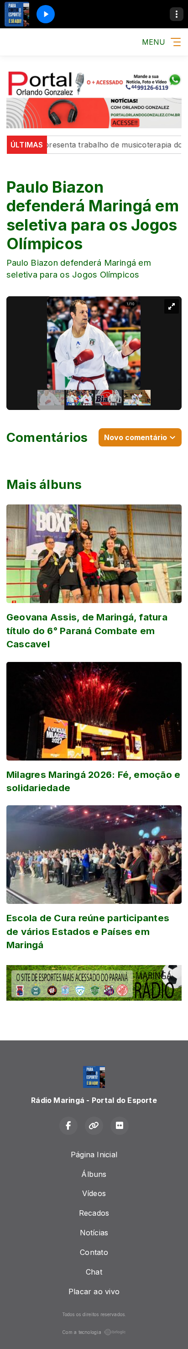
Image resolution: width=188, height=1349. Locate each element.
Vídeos (94, 1193)
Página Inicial (94, 1154)
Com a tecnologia (81, 1332)
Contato (94, 1252)
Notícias (94, 1232)
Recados (94, 1213)
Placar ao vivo (94, 1291)
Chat (94, 1271)
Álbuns (93, 1174)
